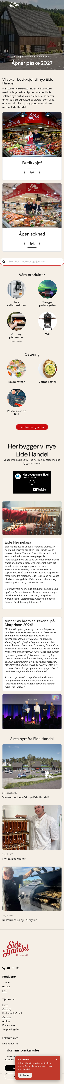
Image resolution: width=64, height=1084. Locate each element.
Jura (4, 990)
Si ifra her (25, 1075)
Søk (32, 172)
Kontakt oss (8, 1025)
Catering (6, 1009)
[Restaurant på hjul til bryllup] (32, 888)
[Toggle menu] (55, 5)
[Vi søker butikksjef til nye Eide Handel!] (32, 766)
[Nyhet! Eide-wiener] (32, 827)
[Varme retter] (47, 368)
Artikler (6, 1021)
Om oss (6, 1016)
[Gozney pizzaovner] (16, 321)
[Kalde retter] (16, 368)
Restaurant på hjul (12, 1013)
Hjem (5, 1004)
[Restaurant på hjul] (16, 398)
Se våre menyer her (32, 427)
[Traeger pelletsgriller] (47, 289)
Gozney (6, 986)
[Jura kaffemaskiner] (16, 289)
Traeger (6, 982)
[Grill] (47, 321)
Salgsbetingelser (11, 1029)
